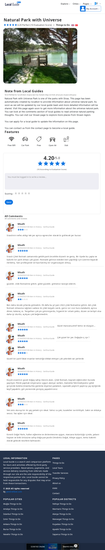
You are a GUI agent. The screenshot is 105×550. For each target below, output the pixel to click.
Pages (86, 3)
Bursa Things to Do (12, 529)
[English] (72, 24)
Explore (64, 3)
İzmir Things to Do (11, 519)
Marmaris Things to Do (63, 509)
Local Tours (57, 468)
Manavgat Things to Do (63, 519)
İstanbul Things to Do (13, 514)
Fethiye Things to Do (61, 504)
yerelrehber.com (14, 491)
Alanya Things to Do (61, 514)
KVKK (54, 488)
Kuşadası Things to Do (62, 524)
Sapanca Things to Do (62, 534)
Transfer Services (60, 473)
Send (9, 202)
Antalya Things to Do (12, 509)
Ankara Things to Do (12, 524)
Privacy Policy (58, 478)
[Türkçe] (76, 24)
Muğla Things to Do (12, 504)
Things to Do (63, 24)
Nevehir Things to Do (13, 534)
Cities (75, 3)
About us (56, 483)
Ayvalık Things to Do (61, 529)
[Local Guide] (12, 3)
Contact (55, 493)
